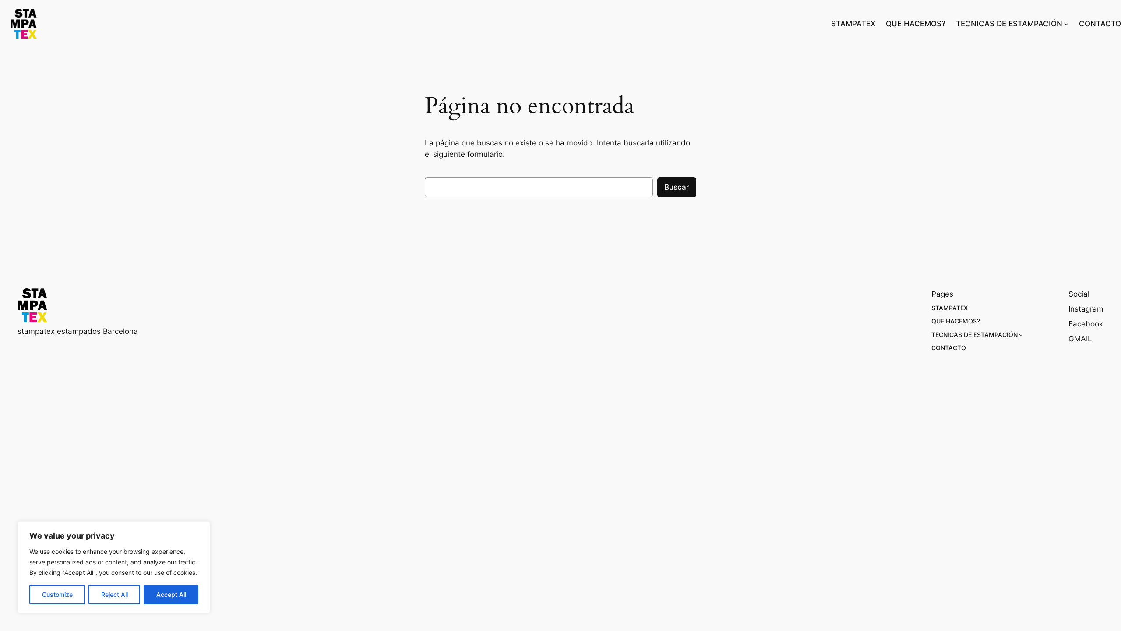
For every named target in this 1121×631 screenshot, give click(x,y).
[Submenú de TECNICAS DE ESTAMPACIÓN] (1066, 23)
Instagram (1085, 309)
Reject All (114, 594)
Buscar (676, 187)
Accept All (171, 594)
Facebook (1085, 323)
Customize (57, 594)
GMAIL (1080, 338)
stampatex (79, 24)
